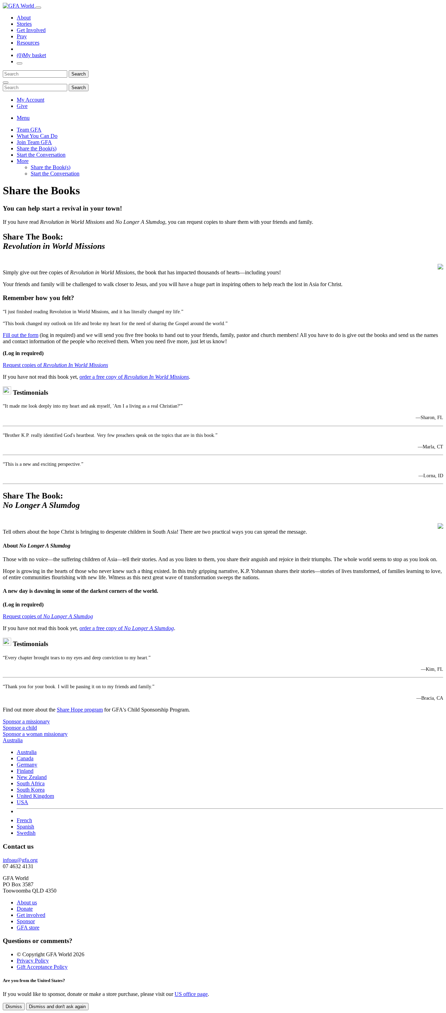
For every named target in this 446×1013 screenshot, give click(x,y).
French (24, 820)
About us (27, 902)
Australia (27, 752)
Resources (28, 43)
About (24, 18)
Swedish (26, 833)
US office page (191, 994)
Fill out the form (20, 335)
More (23, 161)
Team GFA (29, 130)
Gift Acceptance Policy (42, 967)
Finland (25, 771)
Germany (27, 765)
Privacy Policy (33, 961)
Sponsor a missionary (26, 721)
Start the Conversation (41, 155)
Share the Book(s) (36, 148)
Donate (25, 909)
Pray (22, 36)
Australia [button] (13, 740)
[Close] (5, 82)
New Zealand (32, 777)
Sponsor (26, 921)
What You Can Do (37, 136)
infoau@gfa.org (20, 860)
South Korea (31, 790)
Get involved (31, 915)
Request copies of (55, 365)
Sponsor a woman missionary (35, 734)
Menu (23, 118)
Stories (24, 24)
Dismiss (14, 1006)
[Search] (19, 63)
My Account (30, 100)
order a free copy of (134, 377)
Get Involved (31, 30)
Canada (25, 758)
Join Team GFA (34, 142)
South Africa (31, 783)
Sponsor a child (20, 728)
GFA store (28, 927)
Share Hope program (80, 710)
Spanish (25, 827)
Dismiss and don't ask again (57, 1006)
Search (78, 74)
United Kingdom (35, 796)
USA (22, 802)
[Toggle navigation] (38, 8)
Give (22, 106)
